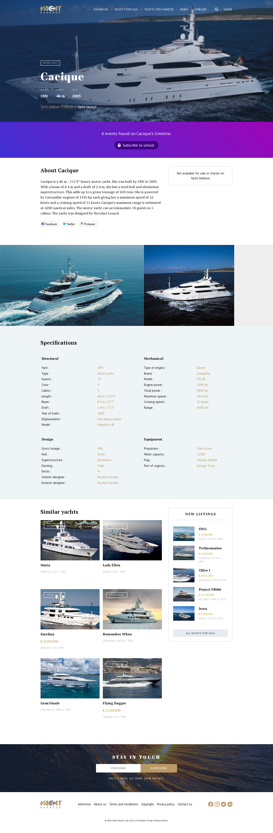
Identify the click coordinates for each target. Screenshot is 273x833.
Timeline (200, 9)
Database (101, 9)
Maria (45, 565)
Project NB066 (210, 589)
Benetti (107, 571)
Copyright (147, 804)
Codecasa (45, 647)
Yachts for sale (126, 9)
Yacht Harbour (51, 10)
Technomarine (210, 548)
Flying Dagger (114, 703)
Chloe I (204, 570)
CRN (44, 96)
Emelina (47, 634)
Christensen (109, 640)
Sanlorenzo (204, 579)
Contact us (185, 804)
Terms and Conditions (123, 804)
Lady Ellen (111, 565)
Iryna (203, 608)
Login (228, 9)
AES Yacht (204, 599)
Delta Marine (47, 709)
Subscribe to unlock (138, 145)
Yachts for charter (159, 9)
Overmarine (205, 558)
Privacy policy (166, 804)
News (184, 9)
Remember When (117, 634)
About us (100, 804)
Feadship (45, 571)
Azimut (202, 538)
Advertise (84, 804)
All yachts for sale (200, 633)
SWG (202, 529)
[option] (72, 285)
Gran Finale (50, 703)
